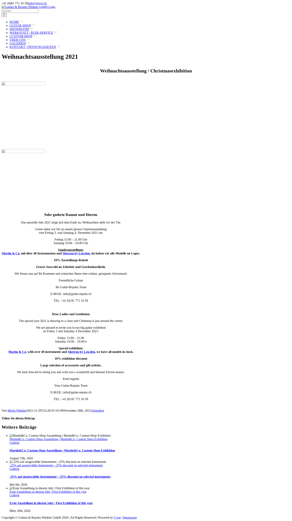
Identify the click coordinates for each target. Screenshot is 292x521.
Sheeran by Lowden (76, 253)
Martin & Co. (11, 253)
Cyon (117, 517)
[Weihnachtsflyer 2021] (23, 84)
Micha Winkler (17, 410)
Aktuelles (97, 410)
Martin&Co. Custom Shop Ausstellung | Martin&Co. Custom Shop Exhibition (58, 439)
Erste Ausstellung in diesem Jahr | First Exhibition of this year (48, 491)
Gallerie (14, 442)
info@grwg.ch (37, 3)
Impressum (130, 517)
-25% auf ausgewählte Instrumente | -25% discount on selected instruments (56, 465)
